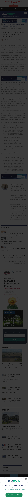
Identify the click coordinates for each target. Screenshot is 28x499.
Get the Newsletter (15, 495)
